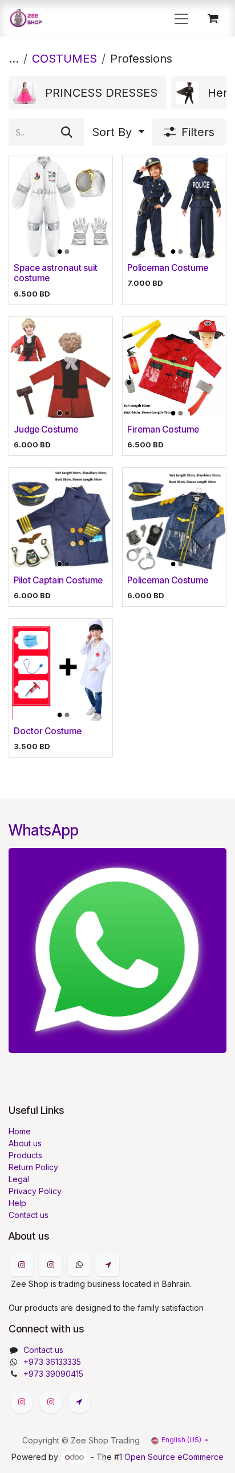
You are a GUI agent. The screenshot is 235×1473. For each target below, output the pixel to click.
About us (25, 1143)
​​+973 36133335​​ (52, 1362)
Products (25, 1155)
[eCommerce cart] (212, 18)
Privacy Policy (35, 1191)
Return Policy (33, 1167)
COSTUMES (64, 58)
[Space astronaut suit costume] (60, 206)
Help (17, 1203)
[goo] (107, 1264)
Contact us (28, 1215)
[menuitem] (88, 92)
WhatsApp (44, 830)
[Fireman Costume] (174, 368)
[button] (118, 132)
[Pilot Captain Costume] (60, 519)
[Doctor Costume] (60, 670)
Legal (19, 1179)
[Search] (66, 132)
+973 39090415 (53, 1374)
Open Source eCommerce (174, 1457)
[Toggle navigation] (181, 18)
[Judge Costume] (60, 368)
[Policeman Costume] (174, 206)
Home (20, 1131)
